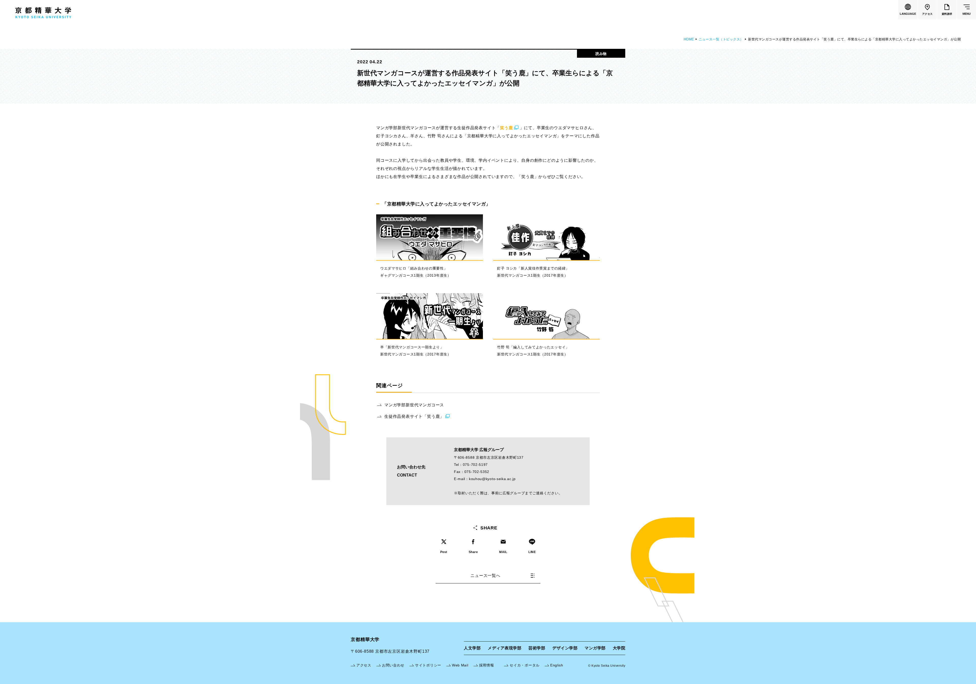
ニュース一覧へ (485, 575)
